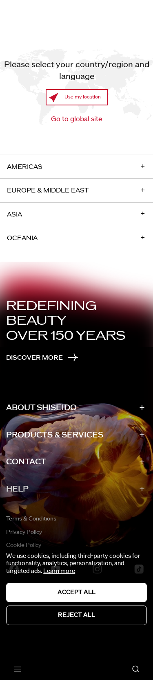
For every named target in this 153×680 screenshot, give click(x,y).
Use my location (82, 97)
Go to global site (76, 119)
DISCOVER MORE (34, 357)
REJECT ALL (76, 615)
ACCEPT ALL (76, 592)
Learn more (59, 571)
